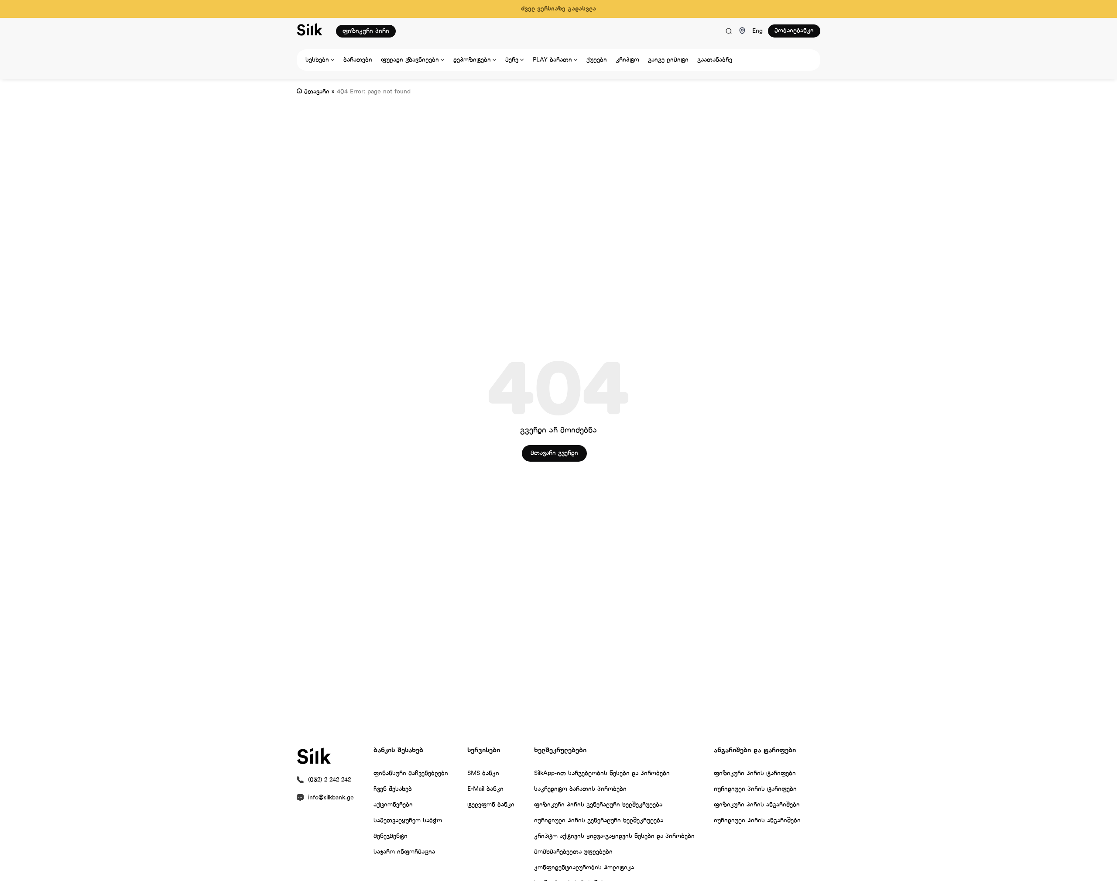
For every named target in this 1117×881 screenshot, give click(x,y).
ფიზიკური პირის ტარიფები (755, 773)
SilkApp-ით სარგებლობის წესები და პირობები (602, 773)
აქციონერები (393, 805)
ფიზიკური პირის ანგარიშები (757, 805)
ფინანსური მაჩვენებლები (410, 773)
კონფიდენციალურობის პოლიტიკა (584, 867)
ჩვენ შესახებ (392, 789)
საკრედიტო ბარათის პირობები (580, 789)
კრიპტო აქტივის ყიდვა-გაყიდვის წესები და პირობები (614, 836)
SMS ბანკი (483, 773)
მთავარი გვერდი (554, 453)
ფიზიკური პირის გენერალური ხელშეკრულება (598, 805)
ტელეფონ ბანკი (490, 805)
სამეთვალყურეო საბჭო (407, 820)
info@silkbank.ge (331, 798)
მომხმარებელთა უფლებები (573, 852)
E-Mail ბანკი (485, 789)
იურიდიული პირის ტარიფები (755, 789)
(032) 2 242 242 (329, 780)
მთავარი (316, 92)
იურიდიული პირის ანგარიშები (757, 820)
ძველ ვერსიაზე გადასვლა (558, 9)
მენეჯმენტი (390, 836)
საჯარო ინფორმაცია (404, 852)
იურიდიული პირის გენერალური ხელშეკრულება (598, 820)
